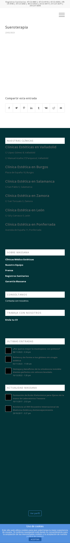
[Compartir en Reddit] (53, 108)
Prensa (9, 270)
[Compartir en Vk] (46, 108)
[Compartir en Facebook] (9, 108)
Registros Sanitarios (17, 275)
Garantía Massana (15, 281)
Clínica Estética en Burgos (26, 167)
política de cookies (35, 536)
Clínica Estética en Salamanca (30, 181)
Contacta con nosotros (17, 300)
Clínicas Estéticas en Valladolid (30, 147)
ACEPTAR (35, 539)
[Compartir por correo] (61, 108)
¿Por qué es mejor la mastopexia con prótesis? (36, 348)
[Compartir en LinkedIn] (31, 108)
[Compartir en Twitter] (16, 108)
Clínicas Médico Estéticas (19, 259)
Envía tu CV (11, 319)
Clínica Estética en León (24, 210)
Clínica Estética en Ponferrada (30, 224)
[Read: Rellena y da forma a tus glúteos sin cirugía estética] (8, 359)
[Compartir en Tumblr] (38, 108)
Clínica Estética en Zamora (27, 195)
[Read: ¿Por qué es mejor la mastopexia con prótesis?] (8, 351)
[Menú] (60, 15)
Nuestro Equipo (14, 264)
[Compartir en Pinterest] (24, 108)
